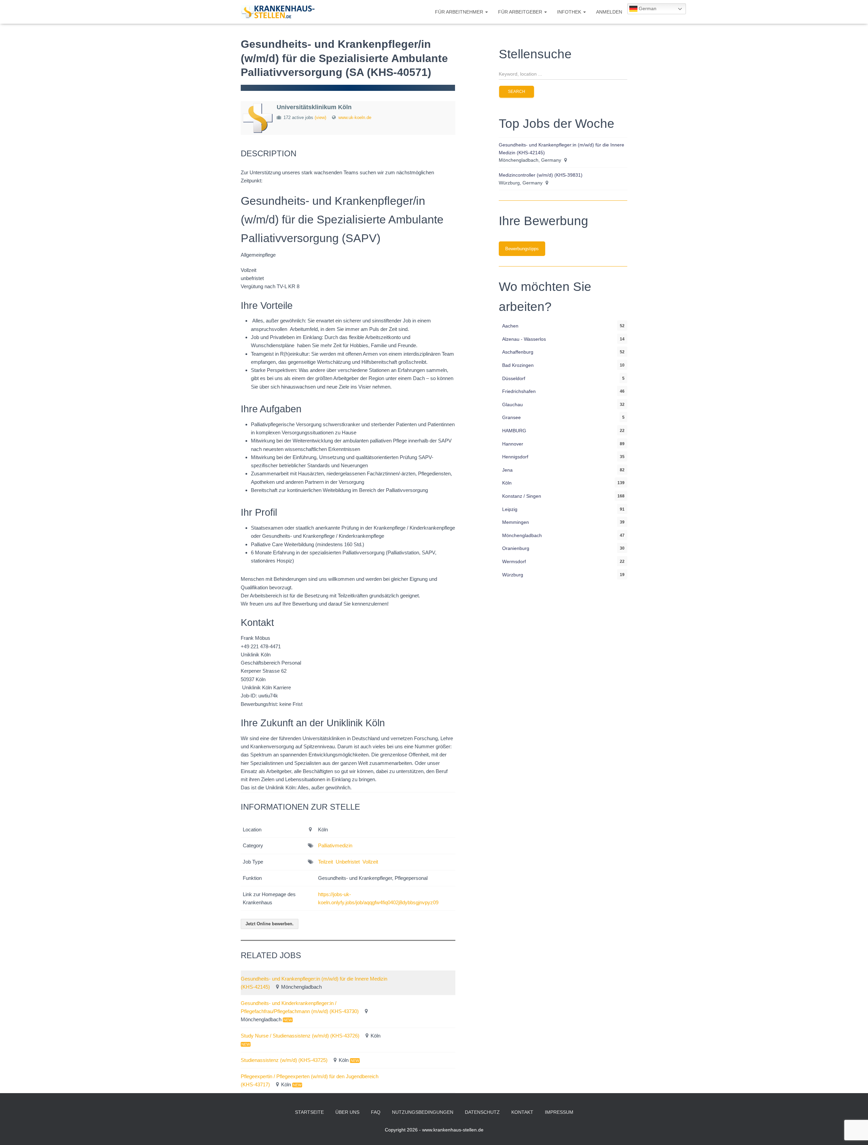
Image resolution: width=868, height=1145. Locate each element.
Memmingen (515, 522)
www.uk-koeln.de (354, 117)
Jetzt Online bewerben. (269, 923)
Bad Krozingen (518, 365)
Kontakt (522, 1112)
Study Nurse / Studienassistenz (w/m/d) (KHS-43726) (300, 1036)
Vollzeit (370, 862)
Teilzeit (325, 862)
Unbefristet (348, 862)
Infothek (570, 12)
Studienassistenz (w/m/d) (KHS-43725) (284, 1060)
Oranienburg (515, 548)
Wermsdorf (514, 561)
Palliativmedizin (335, 845)
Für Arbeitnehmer (460, 12)
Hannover (512, 444)
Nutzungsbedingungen (422, 1112)
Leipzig (509, 509)
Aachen (510, 326)
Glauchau (512, 404)
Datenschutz (482, 1112)
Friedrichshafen (519, 391)
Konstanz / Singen (521, 496)
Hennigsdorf (515, 456)
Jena (507, 470)
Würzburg (512, 574)
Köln (507, 483)
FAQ (375, 1112)
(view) (320, 117)
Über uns (347, 1112)
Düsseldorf (513, 378)
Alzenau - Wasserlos (524, 339)
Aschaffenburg (517, 352)
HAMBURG (514, 430)
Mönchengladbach (522, 535)
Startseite (309, 1112)
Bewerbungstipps (522, 248)
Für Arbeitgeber (521, 12)
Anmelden (609, 12)
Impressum (559, 1112)
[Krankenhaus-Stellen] (278, 11)
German (646, 8)
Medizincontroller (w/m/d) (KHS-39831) (541, 175)
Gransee (511, 417)
